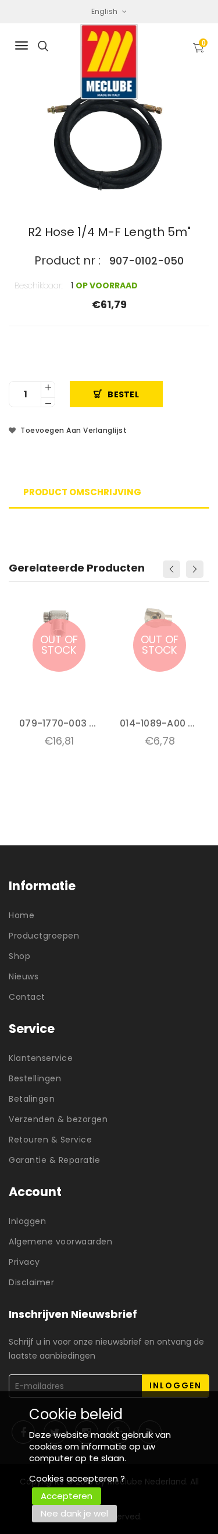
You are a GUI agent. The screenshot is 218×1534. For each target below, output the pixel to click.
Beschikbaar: (39, 285)
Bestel (123, 394)
